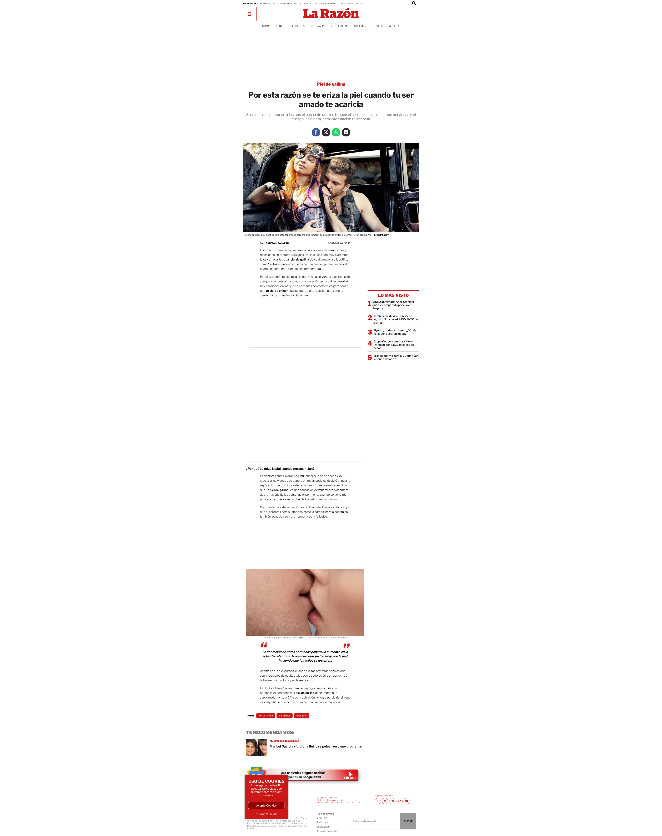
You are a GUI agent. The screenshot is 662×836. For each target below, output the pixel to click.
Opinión (280, 25)
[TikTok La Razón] (400, 801)
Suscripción (323, 826)
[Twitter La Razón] (326, 132)
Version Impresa (387, 25)
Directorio (322, 817)
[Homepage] (331, 13)
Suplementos (362, 25)
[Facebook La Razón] (316, 132)
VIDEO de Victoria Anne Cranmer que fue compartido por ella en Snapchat (393, 305)
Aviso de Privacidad (327, 831)
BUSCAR (408, 821)
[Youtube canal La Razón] (407, 801)
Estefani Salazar (277, 243)
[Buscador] (414, 3)
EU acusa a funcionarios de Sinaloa (317, 3)
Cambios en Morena (288, 3)
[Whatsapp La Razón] (336, 132)
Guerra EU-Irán (267, 3)
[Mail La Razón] (346, 132)
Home (266, 25)
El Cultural (339, 25)
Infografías (318, 25)
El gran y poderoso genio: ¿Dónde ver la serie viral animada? (394, 332)
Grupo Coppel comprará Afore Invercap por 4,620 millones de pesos (394, 345)
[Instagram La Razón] (392, 801)
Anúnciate (322, 822)
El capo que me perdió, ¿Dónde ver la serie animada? (395, 357)
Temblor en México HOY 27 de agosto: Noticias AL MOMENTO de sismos (395, 319)
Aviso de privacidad (266, 813)
